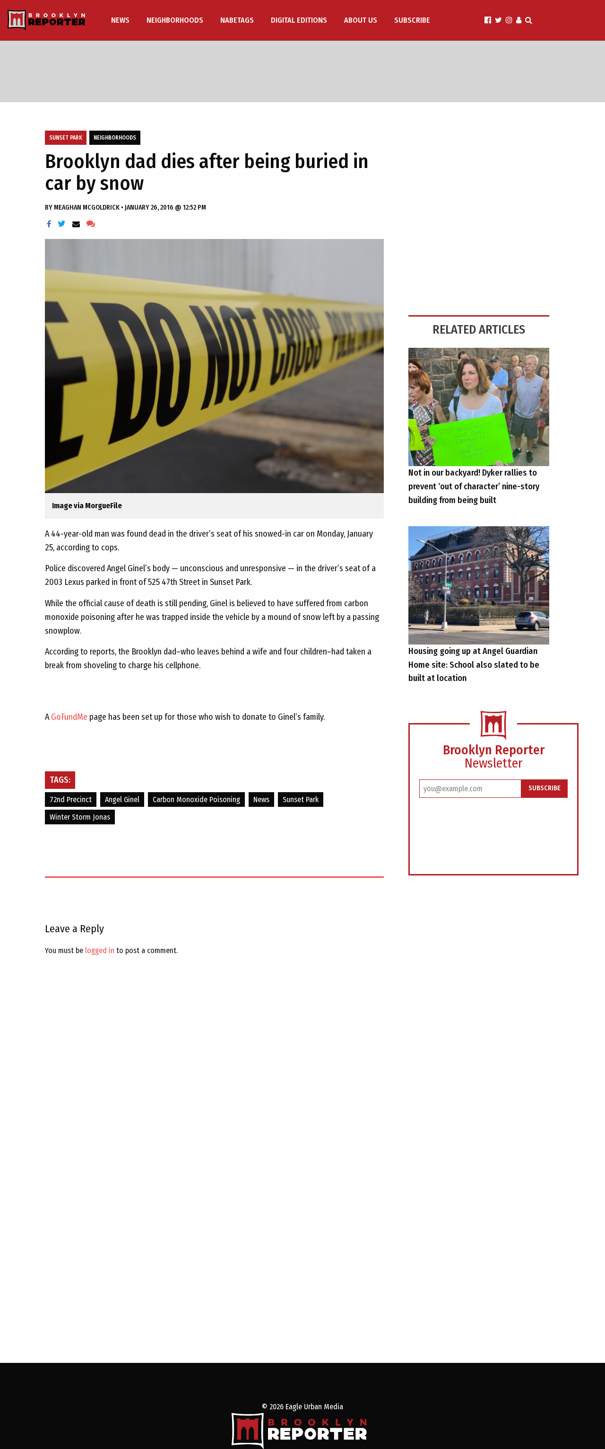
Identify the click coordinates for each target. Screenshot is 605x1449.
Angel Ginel (122, 799)
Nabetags (237, 20)
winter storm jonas (80, 817)
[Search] (528, 20)
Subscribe (412, 20)
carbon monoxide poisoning (196, 799)
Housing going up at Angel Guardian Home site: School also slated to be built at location (473, 665)
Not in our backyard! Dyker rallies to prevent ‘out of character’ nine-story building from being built (473, 486)
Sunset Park (65, 137)
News (120, 20)
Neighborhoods (175, 20)
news (261, 799)
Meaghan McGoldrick (87, 207)
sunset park (301, 799)
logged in (99, 950)
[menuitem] (121, 20)
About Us (360, 20)
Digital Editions (299, 20)
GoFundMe (69, 717)
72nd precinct (71, 799)
